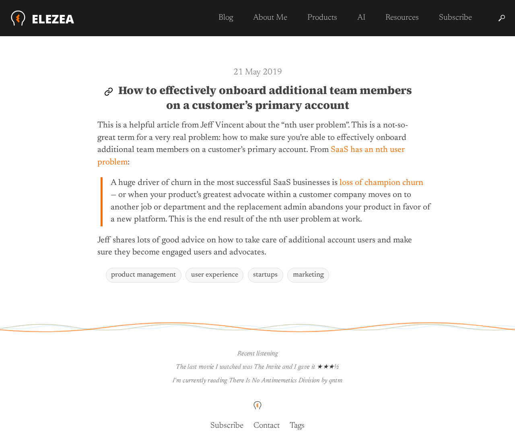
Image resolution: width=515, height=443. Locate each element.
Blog (225, 18)
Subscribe (455, 18)
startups (265, 275)
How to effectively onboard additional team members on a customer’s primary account (265, 97)
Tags (297, 426)
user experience (214, 275)
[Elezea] (43, 18)
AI (361, 18)
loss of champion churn (381, 183)
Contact (266, 426)
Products (322, 18)
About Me (270, 18)
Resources (402, 18)
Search (501, 18)
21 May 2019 (257, 72)
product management (143, 275)
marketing (308, 275)
